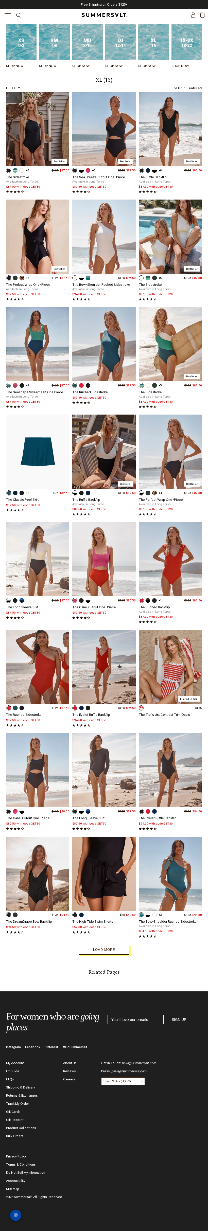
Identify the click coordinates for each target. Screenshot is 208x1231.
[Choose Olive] (15, 277)
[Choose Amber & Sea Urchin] (147, 600)
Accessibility (15, 1181)
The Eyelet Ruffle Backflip (91, 715)
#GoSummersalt (74, 1047)
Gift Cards (13, 1112)
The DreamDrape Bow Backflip (29, 921)
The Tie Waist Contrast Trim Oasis (164, 715)
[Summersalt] (104, 15)
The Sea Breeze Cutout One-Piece (98, 177)
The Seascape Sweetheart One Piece (34, 392)
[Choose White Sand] (21, 170)
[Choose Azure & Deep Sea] (21, 600)
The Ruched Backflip (154, 607)
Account (193, 15)
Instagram (13, 1047)
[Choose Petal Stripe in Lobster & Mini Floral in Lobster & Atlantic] (141, 707)
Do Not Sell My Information (25, 1172)
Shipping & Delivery (20, 1087)
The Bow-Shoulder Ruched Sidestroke (101, 285)
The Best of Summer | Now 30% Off (103, 4)
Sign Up (179, 1020)
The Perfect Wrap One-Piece (28, 285)
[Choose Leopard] (21, 277)
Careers (69, 1079)
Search (18, 16)
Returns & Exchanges (22, 1095)
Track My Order (17, 1103)
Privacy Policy (16, 1156)
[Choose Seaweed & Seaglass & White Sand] (15, 170)
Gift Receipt (15, 1120)
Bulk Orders (14, 1136)
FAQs (10, 1079)
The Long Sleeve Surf (22, 607)
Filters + (15, 88)
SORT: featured (188, 88)
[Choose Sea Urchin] (8, 170)
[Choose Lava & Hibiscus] (88, 170)
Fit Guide (12, 1071)
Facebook (32, 1047)
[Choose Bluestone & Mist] (88, 277)
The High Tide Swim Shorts (92, 921)
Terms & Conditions (21, 1164)
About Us (70, 1063)
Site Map (12, 1189)
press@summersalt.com (128, 1071)
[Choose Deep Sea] (147, 170)
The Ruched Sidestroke (90, 392)
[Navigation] (8, 15)
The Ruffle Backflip (153, 177)
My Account (15, 1063)
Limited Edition (189, 699)
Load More (104, 950)
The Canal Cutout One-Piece (94, 607)
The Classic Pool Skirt (22, 500)
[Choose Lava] (81, 385)
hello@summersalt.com (139, 1063)
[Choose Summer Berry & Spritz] (15, 385)
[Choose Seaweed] (74, 385)
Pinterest (51, 1047)
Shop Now (15, 66)
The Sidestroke (17, 177)
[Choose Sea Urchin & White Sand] (81, 170)
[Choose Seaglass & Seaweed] (8, 385)
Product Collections (21, 1128)
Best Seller (59, 161)
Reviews (69, 1071)
